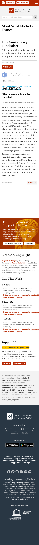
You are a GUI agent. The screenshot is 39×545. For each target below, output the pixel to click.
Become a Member (13, 244)
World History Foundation (13, 479)
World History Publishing (14, 483)
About (8, 456)
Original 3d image (9, 261)
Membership (10, 3)
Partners (32, 461)
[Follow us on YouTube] (30, 473)
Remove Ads (32, 183)
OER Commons (18, 390)
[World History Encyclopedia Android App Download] (27, 445)
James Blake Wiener (20, 263)
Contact (16, 456)
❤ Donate (7, 67)
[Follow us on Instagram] (26, 473)
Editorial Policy (27, 459)
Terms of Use (21, 461)
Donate (29, 244)
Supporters (15, 463)
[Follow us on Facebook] (9, 473)
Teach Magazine (24, 392)
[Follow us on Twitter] (13, 473)
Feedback (8, 459)
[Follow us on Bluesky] (17, 473)
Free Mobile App (22, 3)
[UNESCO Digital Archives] (19, 515)
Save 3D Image (8, 81)
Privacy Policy (8, 461)
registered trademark (19, 499)
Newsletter (26, 456)
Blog (16, 459)
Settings (26, 463)
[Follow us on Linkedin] (22, 473)
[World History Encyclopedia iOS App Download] (12, 445)
